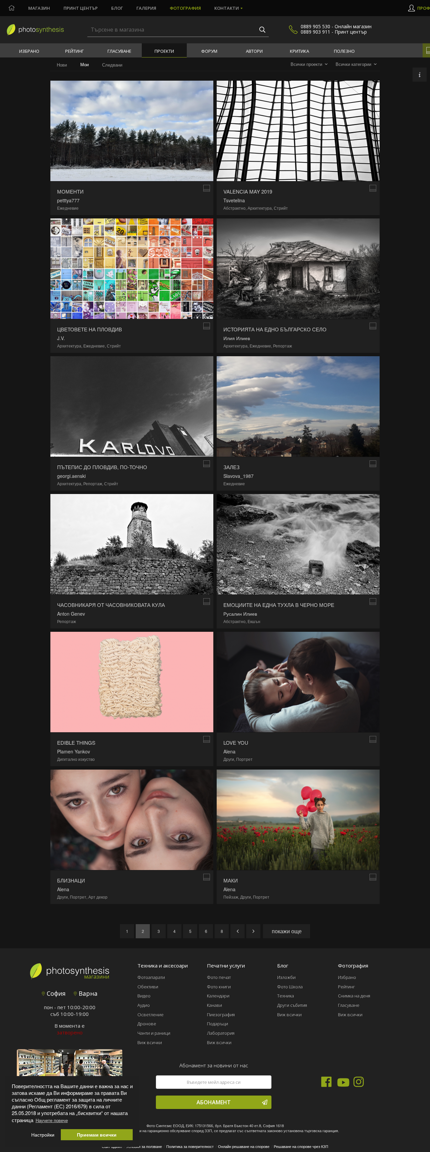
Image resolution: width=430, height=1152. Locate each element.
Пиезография (221, 1015)
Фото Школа (290, 987)
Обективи (147, 987)
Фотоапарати (151, 977)
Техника (285, 996)
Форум (209, 51)
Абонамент (214, 1102)
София (55, 993)
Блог (117, 8)
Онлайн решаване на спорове (243, 1146)
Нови (62, 64)
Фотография (185, 8)
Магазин (39, 8)
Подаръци (217, 1024)
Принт (80, 8)
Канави (214, 1005)
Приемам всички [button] (97, 1135)
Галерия (146, 8)
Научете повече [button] (52, 1120)
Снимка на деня (354, 996)
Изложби (286, 977)
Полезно (344, 51)
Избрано (29, 51)
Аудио (143, 1005)
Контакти (226, 8)
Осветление (150, 1015)
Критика (299, 51)
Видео (143, 996)
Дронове (146, 1024)
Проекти (164, 51)
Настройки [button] (42, 1135)
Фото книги (219, 987)
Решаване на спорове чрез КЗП (301, 1146)
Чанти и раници (153, 1033)
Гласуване (119, 51)
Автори (254, 51)
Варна (87, 993)
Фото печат (219, 977)
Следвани (112, 64)
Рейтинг (74, 51)
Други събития (292, 1005)
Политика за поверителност (190, 1146)
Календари (218, 996)
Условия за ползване (144, 1146)
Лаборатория (220, 1033)
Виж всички (149, 1042)
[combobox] (309, 64)
